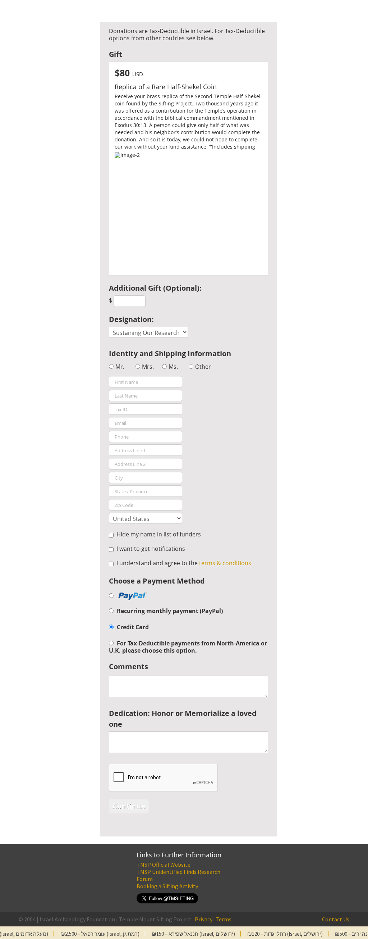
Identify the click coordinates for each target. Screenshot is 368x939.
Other (203, 366)
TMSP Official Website (163, 864)
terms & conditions (225, 563)
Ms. (173, 366)
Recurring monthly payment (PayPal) (170, 610)
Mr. (119, 366)
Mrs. (148, 366)
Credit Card (133, 627)
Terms (223, 919)
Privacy (203, 919)
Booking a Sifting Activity (167, 886)
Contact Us (335, 919)
